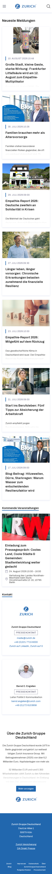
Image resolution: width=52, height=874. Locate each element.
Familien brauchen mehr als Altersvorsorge (25, 135)
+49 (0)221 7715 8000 (26, 642)
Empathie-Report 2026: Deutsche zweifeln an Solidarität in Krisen (22, 205)
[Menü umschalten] (4, 6)
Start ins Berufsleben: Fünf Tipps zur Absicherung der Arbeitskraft (24, 410)
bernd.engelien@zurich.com (26, 701)
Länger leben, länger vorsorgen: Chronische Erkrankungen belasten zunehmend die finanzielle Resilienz (24, 278)
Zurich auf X (36, 646)
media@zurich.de (26, 638)
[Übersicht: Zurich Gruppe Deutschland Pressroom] (25, 6)
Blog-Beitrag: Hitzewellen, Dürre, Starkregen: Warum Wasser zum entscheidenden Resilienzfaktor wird (24, 482)
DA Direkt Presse (26, 848)
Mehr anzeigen (26, 788)
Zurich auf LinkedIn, (19, 646)
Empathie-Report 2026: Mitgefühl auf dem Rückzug (24, 339)
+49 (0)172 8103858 (26, 705)
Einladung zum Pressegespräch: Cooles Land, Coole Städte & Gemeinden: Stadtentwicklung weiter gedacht (23, 556)
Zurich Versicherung (26, 844)
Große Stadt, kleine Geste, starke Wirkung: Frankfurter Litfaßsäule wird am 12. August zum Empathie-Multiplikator (25, 73)
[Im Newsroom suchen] (48, 6)
